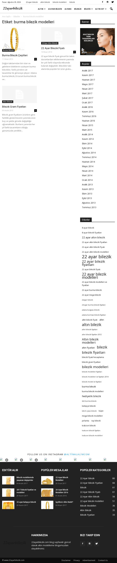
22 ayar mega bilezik (91, 295)
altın (101, 319)
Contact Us (103, 560)
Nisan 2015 (87, 125)
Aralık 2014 (87, 134)
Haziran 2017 (88, 79)
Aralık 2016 (87, 107)
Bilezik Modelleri (88, 505)
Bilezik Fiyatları (87, 514)
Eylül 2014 (87, 148)
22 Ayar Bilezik (55, 9)
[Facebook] (102, 2)
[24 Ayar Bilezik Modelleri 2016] (47, 492)
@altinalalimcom (77, 454)
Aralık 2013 (87, 184)
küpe (101, 410)
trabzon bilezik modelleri (92, 435)
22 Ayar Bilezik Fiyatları (91, 482)
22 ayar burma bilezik (92, 290)
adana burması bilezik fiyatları (94, 315)
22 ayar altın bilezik (93, 237)
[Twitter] (112, 2)
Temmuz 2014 (89, 157)
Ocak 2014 (87, 180)
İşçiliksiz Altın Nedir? (64, 502)
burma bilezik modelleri (93, 391)
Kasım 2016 (88, 111)
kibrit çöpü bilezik (89, 411)
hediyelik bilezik (91, 396)
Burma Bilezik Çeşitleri (15, 55)
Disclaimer (66, 560)
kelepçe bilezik (89, 406)
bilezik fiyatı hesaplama (93, 357)
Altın (40, 9)
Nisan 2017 (87, 88)
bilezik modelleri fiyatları (92, 372)
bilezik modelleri (60, 2)
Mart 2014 (87, 175)
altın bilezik (45, 2)
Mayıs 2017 (87, 84)
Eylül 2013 (87, 198)
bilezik (72, 2)
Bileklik (77, 9)
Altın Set (99, 9)
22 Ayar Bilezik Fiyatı (53, 48)
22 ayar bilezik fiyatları (93, 263)
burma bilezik (89, 386)
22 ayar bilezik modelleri (94, 276)
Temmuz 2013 (89, 207)
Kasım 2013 (88, 189)
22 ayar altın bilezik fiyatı (93, 247)
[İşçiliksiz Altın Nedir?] (47, 505)
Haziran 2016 (88, 120)
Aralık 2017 (87, 70)
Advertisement (89, 560)
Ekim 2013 (87, 193)
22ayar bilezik (87, 300)
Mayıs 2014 (87, 166)
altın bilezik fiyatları (90, 329)
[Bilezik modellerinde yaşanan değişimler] (8, 480)
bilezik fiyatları (93, 352)
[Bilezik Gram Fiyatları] (19, 94)
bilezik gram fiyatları (91, 362)
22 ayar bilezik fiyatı (91, 269)
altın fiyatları (88, 347)
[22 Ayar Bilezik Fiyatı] (58, 36)
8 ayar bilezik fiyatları (92, 232)
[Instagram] (107, 2)
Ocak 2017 (87, 102)
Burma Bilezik (8, 50)
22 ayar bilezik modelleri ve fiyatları (94, 284)
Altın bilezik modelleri (90, 341)
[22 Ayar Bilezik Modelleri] (47, 480)
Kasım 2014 (88, 138)
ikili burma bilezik (89, 401)
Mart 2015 (87, 129)
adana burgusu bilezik (90, 310)
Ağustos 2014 (89, 152)
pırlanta (85, 420)
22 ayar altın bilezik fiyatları (94, 242)
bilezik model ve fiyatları (92, 382)
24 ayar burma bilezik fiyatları (94, 305)
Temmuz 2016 (89, 116)
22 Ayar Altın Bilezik (49, 43)
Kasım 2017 (88, 75)
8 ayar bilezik (88, 227)
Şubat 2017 (87, 97)
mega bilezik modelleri (92, 415)
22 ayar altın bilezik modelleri (95, 252)
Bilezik (87, 9)
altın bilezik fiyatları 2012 (92, 334)
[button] (111, 9)
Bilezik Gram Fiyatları (14, 106)
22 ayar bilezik (32, 2)
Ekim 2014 (87, 143)
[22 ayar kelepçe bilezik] (8, 505)
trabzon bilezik (89, 425)
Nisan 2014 (87, 170)
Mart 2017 (87, 93)
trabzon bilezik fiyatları (91, 430)
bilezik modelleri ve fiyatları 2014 (95, 377)
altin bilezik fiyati (89, 319)
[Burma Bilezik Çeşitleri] (19, 39)
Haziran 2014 (88, 161)
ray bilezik (96, 420)
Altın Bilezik (7, 102)
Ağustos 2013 (89, 202)
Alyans (68, 9)
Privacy (77, 560)
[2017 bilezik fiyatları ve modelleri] (8, 492)
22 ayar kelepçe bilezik (26, 502)
